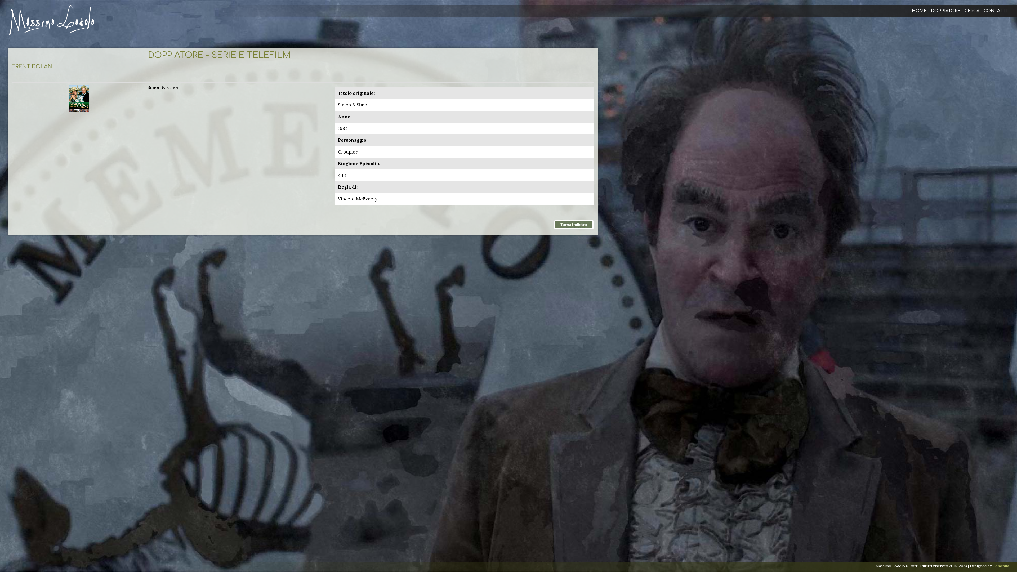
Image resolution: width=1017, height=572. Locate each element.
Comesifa (1001, 566)
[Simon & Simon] (79, 98)
